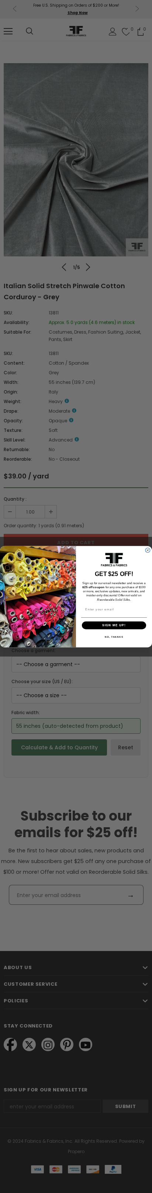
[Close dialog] (147, 550)
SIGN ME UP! (114, 625)
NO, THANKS (114, 636)
